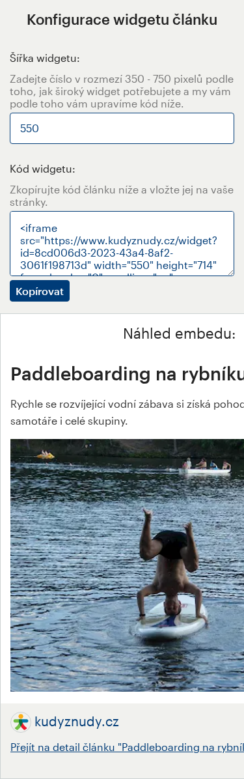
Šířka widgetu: (45, 57)
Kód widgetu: (42, 168)
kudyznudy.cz (76, 721)
